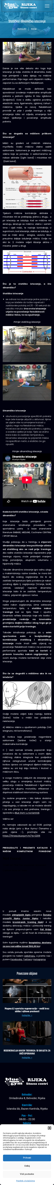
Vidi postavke (27, 1174)
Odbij (27, 1166)
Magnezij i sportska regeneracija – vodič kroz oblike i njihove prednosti (27, 1010)
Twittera (27, 959)
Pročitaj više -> (27, 1016)
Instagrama (39, 959)
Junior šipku (30, 918)
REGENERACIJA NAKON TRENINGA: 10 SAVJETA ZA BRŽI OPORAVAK (27, 1052)
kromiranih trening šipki (28, 922)
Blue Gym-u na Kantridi (27, 812)
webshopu (29, 955)
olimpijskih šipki (21, 914)
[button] (49, 1128)
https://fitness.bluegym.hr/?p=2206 (21, 835)
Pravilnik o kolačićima (25, 1181)
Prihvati (27, 1158)
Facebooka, (16, 959)
